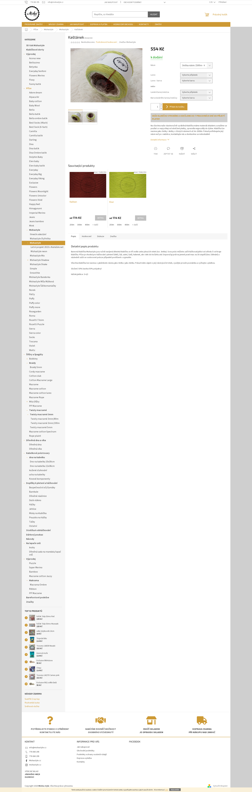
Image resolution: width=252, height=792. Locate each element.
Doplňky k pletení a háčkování (41, 483)
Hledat (153, 14)
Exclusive (33, 182)
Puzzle (32, 563)
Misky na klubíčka (37, 513)
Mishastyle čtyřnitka (40, 238)
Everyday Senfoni (37, 71)
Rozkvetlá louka (32, 702)
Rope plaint (35, 436)
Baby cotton (35, 101)
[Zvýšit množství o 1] (161, 105)
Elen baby (34, 161)
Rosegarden (35, 311)
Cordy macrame (37, 371)
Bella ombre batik (38, 118)
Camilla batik (36, 135)
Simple (33, 268)
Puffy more (34, 307)
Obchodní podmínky (133, 2)
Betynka (33, 67)
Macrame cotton (37, 388)
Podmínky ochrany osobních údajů (92, 754)
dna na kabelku (37, 457)
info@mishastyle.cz (37, 747)
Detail (100, 218)
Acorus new (35, 58)
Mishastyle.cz (35, 760)
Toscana (33, 341)
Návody (30, 539)
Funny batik (35, 84)
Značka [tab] (113, 236)
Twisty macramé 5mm (41, 427)
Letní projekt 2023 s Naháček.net (47, 247)
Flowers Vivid (35, 200)
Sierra (32, 328)
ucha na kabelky (37, 474)
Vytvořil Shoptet (220, 786)
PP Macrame (35, 406)
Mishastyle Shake (38, 264)
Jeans (32, 217)
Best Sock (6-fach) (38, 127)
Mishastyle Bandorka (39, 277)
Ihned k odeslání (38, 234)
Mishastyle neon (39, 251)
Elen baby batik (37, 165)
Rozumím (175, 790)
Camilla (33, 131)
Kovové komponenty (39, 478)
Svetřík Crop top (32, 699)
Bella (31, 109)
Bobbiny (33, 358)
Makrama (34, 580)
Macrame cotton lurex (40, 393)
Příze (28, 88)
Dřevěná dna (35, 444)
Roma (32, 315)
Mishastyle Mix (37, 255)
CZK (211, 2)
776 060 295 (34, 751)
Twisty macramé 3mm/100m (45, 423)
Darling (33, 139)
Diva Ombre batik (38, 152)
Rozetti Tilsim (36, 320)
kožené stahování (38, 470)
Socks (32, 337)
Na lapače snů (33, 543)
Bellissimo (34, 62)
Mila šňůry (34, 401)
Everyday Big (35, 174)
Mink (31, 225)
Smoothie (35, 272)
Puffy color (34, 303)
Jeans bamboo (36, 221)
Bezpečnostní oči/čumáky (42, 487)
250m (72, 224)
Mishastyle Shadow (39, 260)
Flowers (33, 187)
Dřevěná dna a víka (36, 440)
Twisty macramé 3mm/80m (44, 418)
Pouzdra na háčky (38, 517)
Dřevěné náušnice (38, 496)
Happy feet (34, 204)
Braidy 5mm (36, 367)
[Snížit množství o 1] (161, 108)
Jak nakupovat (111, 2)
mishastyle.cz (35, 764)
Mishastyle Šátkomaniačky (42, 285)
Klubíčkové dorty (35, 49)
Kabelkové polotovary (38, 453)
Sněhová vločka (32, 706)
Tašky (32, 521)
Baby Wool (34, 105)
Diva (31, 144)
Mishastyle (34, 230)
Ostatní (33, 526)
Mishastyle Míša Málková (41, 281)
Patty (32, 294)
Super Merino (35, 567)
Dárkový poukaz (34, 534)
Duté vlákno (35, 500)
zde (166, 790)
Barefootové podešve (37, 597)
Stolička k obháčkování (38, 530)
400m (87, 224)
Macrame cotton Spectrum (42, 431)
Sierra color (35, 333)
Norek (32, 290)
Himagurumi (35, 208)
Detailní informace (159, 139)
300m (79, 224)
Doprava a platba (84, 758)
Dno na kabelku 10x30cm (42, 461)
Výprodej (31, 54)
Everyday (33, 170)
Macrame (33, 384)
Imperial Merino (37, 213)
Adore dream (35, 92)
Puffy (31, 298)
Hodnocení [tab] (86, 236)
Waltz (32, 350)
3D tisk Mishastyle (35, 45)
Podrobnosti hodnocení (106, 42)
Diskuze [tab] (100, 236)
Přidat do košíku (177, 106)
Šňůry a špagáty (34, 354)
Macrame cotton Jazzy (40, 576)
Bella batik (34, 114)
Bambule (33, 491)
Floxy (31, 79)
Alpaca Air (34, 97)
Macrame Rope (36, 397)
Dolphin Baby (36, 157)
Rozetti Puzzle (36, 324)
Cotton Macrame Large (40, 380)
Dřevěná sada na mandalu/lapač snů (45, 553)
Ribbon (32, 589)
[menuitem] (34, 24)
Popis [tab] (73, 236)
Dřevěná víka (35, 448)
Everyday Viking (37, 178)
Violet (32, 345)
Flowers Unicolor (37, 195)
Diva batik (34, 148)
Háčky (32, 504)
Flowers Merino (37, 75)
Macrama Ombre (38, 584)
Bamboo (33, 571)
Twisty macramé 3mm (41, 414)
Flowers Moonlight (38, 191)
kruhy (32, 547)
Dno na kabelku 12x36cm (42, 466)
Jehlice (32, 509)
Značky (30, 602)
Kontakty (81, 761)
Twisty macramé (38, 410)
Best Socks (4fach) (38, 122)
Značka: (127, 42)
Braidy (32, 363)
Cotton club (35, 376)
